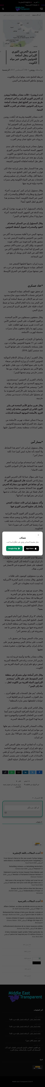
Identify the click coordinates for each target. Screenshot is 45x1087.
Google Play (12, 548)
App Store (30, 548)
